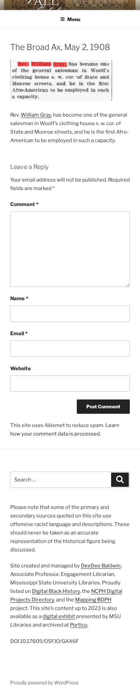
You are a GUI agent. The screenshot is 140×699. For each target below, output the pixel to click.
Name (19, 298)
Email (19, 333)
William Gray (36, 115)
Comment (24, 204)
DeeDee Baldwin (101, 566)
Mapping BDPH (93, 600)
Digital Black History (56, 591)
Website (20, 368)
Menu (73, 19)
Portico (78, 625)
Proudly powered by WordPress (44, 682)
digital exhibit (58, 616)
